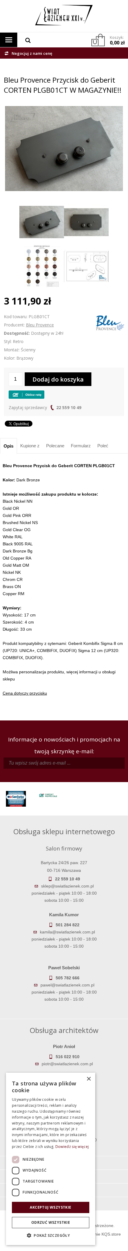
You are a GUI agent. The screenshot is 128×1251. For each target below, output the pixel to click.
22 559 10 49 (68, 407)
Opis (8, 445)
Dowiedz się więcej (72, 1146)
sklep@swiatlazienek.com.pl (67, 886)
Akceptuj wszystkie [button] (50, 1207)
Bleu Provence (40, 325)
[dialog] (50, 1159)
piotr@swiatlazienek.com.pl (67, 1063)
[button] (50, 1235)
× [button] (88, 1079)
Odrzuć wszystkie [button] (50, 1222)
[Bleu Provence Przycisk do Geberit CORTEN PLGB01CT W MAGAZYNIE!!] (64, 109)
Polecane (55, 445)
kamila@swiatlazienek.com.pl (67, 932)
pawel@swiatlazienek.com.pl (67, 985)
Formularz (81, 445)
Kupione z (30, 445)
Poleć (102, 445)
